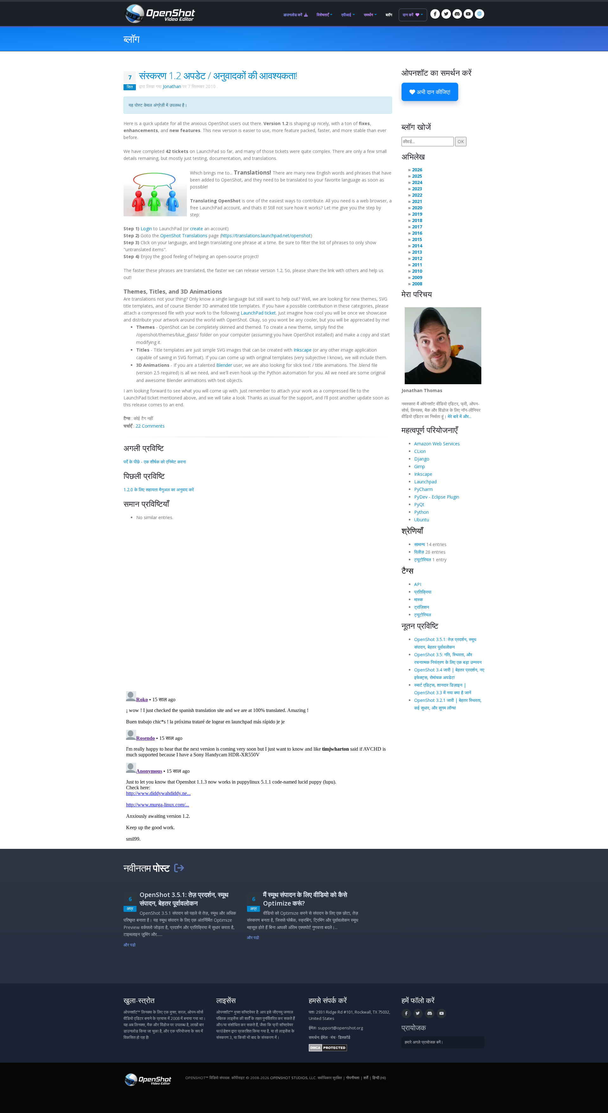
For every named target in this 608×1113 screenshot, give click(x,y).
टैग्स (408, 570)
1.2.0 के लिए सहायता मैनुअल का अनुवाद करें (159, 490)
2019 (417, 214)
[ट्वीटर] (446, 14)
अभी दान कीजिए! (432, 92)
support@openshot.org (340, 1028)
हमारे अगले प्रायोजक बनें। (424, 1042)
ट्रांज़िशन (421, 607)
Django (421, 459)
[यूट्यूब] (468, 14)
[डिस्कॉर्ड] (457, 14)
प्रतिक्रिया (422, 592)
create (196, 229)
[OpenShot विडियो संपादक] (147, 1079)
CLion (420, 451)
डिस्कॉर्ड (344, 1037)
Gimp (419, 466)
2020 (417, 208)
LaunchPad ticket (258, 313)
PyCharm (423, 489)
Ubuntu (421, 520)
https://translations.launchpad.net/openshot (266, 235)
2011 (417, 265)
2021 (417, 201)
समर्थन (368, 14)
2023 (417, 189)
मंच (333, 1037)
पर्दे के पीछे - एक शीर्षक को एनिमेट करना (155, 462)
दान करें (408, 14)
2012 (417, 258)
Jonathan (172, 86)
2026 (417, 170)
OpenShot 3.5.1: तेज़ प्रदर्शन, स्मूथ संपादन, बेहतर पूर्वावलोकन (184, 898)
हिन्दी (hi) (379, 1077)
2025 (417, 176)
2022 (417, 195)
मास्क (418, 599)
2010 (417, 271)
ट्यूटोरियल (422, 559)
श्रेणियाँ (412, 530)
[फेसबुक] (435, 14)
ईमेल (324, 1037)
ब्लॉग (389, 14)
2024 (417, 182)
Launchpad (425, 482)
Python (421, 512)
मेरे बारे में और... (460, 416)
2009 (417, 277)
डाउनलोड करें (293, 14)
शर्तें (366, 1077)
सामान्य (419, 544)
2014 (417, 246)
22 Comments (150, 426)
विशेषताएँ (323, 14)
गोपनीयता (352, 1077)
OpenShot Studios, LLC (293, 1077)
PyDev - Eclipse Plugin (436, 497)
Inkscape (303, 350)
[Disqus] (258, 604)
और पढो (130, 945)
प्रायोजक (414, 1028)
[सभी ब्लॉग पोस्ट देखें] (179, 867)
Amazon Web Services (437, 444)
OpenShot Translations (183, 235)
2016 (417, 233)
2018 (417, 220)
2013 (417, 252)
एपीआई (346, 14)
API (417, 584)
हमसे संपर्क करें (328, 1000)
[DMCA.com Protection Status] (328, 1047)
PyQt (419, 504)
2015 (417, 239)
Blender (224, 365)
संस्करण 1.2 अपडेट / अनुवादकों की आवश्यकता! (218, 75)
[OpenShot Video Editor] (159, 13)
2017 (417, 227)
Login (146, 229)
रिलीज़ (419, 552)
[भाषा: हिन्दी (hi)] (479, 14)
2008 (417, 284)
